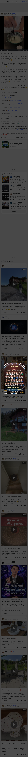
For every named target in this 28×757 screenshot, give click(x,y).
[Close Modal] (22, 364)
